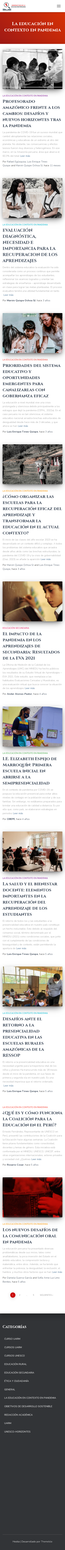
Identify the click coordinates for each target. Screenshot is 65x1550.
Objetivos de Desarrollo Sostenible (28, 1406)
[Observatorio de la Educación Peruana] (15, 6)
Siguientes (46, 1295)
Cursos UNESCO (14, 1355)
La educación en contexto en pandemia (25, 95)
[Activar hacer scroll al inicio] (58, 1543)
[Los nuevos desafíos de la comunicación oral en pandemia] (32, 1197)
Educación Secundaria (16, 628)
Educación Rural (15, 1364)
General (9, 1389)
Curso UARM (12, 1339)
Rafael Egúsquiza (16, 161)
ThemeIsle (46, 1541)
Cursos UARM (13, 1347)
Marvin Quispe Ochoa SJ (29, 165)
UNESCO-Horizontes (17, 1431)
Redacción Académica (18, 1415)
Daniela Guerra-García (19, 1277)
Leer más (25, 156)
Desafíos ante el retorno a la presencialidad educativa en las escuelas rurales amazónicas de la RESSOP (23, 1037)
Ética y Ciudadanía (16, 1381)
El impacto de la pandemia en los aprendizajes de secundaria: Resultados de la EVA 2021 (31, 646)
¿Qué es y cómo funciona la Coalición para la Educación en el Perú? (32, 1119)
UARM (7, 1423)
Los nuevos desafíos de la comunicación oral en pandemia (30, 1236)
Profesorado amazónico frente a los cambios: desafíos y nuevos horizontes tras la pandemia (32, 114)
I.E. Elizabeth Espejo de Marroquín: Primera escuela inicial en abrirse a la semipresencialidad (30, 771)
